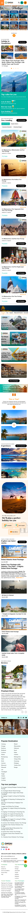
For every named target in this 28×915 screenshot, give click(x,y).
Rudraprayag (4, 756)
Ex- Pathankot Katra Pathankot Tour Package (12, 837)
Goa (7, 312)
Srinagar (3, 746)
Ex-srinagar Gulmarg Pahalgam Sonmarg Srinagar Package (13, 788)
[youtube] (26, 717)
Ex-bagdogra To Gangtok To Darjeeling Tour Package (12, 816)
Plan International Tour (14, 433)
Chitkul (3, 776)
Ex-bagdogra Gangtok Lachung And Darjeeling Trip (13, 796)
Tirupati (16, 872)
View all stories (22, 541)
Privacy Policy (4, 872)
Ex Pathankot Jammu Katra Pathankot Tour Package (12, 834)
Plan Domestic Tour (14, 417)
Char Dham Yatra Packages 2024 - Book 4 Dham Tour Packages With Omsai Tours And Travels (7, 896)
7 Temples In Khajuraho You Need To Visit (14, 614)
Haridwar (3, 748)
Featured (3, 312)
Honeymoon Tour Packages (7, 886)
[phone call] (21, 2)
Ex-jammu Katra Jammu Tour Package (10, 831)
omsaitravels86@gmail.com (9, 856)
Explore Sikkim (14, 123)
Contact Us (3, 868)
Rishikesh (3, 750)
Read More (19, 577)
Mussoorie (3, 765)
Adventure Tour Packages (6, 885)
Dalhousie (16, 748)
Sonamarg (16, 761)
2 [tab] (13, 68)
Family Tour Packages (6, 890)
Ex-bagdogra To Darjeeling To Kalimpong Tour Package (13, 800)
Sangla (3, 773)
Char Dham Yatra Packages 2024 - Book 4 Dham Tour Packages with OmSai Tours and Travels (13, 62)
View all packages (21, 120)
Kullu (2, 761)
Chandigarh (4, 771)
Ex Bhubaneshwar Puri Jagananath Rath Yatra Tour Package (13, 209)
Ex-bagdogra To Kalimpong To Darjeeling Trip (13, 811)
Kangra (16, 767)
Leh (2, 769)
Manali (15, 744)
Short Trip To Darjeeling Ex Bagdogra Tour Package (12, 803)
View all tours (22, 42)
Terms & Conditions (5, 870)
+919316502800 (6, 858)
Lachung (3, 780)
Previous (2, 19)
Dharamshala (17, 746)
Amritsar (3, 763)
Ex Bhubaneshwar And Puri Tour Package (13, 238)
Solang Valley (17, 759)
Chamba (16, 754)
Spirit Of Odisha (5, 123)
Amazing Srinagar (18, 127)
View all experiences (21, 445)
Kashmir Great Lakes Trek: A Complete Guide (13, 654)
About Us (3, 866)
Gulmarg (3, 744)
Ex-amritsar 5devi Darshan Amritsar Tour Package (13, 822)
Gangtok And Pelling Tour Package (10, 806)
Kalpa (15, 752)
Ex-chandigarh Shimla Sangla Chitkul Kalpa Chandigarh (12, 793)
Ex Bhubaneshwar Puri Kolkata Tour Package (12, 180)
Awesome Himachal (6, 127)
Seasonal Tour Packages (6, 892)
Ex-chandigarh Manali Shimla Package (10, 790)
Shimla (3, 754)
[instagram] (20, 717)
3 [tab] (15, 68)
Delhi (2, 759)
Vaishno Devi (17, 765)
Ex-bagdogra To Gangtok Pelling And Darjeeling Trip (13, 809)
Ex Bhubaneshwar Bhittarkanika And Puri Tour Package (13, 150)
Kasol (15, 750)
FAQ (2, 874)
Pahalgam (16, 763)
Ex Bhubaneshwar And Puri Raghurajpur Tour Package (13, 267)
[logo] (9, 3)
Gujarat (11, 312)
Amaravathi (17, 870)
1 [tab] (11, 68)
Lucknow (3, 752)
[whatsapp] (25, 865)
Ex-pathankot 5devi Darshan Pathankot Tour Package (12, 825)
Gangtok (3, 778)
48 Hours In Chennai (8, 595)
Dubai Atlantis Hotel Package (12, 559)
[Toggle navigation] (2, 2)
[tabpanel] (14, 56)
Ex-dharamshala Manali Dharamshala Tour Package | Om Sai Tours (11, 828)
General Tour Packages (6, 888)
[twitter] (23, 717)
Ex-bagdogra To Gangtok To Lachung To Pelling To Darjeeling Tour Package (13, 819)
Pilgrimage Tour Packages (6, 883)
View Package (14, 454)
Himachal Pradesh (18, 312)
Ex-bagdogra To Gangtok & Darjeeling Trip (12, 814)
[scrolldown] (14, 35)
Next (26, 19)
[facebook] (18, 717)
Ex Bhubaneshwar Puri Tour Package (12, 296)
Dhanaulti (3, 767)
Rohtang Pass (17, 756)
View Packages (21, 156)
